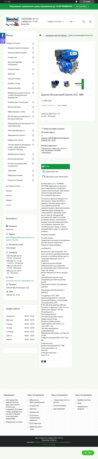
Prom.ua (60, 438)
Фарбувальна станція (16, 154)
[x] (45, 362)
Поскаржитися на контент (43, 442)
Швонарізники (59, 409)
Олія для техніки (14, 79)
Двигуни (11, 74)
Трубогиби (12, 171)
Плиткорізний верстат (16, 130)
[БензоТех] (12, 21)
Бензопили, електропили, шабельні (35, 418)
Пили (79, 403)
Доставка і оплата (13, 186)
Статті (8, 205)
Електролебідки (60, 406)
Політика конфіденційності (62, 442)
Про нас (9, 195)
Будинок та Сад (14, 83)
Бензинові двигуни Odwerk (56, 35)
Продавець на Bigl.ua (49, 440)
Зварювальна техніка (16, 135)
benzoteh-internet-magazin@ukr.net (20, 281)
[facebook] (42, 362)
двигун (54, 184)
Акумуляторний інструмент (18, 48)
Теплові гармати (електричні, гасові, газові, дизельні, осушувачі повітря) (19, 147)
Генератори (12, 57)
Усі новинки (81, 6)
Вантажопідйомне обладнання (15, 63)
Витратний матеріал (16, 159)
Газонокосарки (13, 69)
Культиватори (35, 423)
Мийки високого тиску (16, 112)
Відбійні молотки (84, 400)
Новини (9, 200)
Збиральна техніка (15, 175)
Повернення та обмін (14, 422)
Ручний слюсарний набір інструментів (17, 165)
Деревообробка (14, 88)
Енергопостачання (15, 180)
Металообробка (14, 107)
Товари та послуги (54, 21)
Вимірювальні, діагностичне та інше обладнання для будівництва (19, 95)
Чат (89, 453)
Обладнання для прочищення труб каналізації (19, 125)
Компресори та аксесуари (18, 102)
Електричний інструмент (17, 53)
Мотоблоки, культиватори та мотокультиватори (19, 117)
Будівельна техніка (15, 140)
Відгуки (9, 191)
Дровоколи (34, 412)
